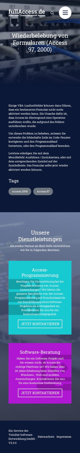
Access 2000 (20, 191)
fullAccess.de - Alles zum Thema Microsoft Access (27, 12)
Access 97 (43, 191)
